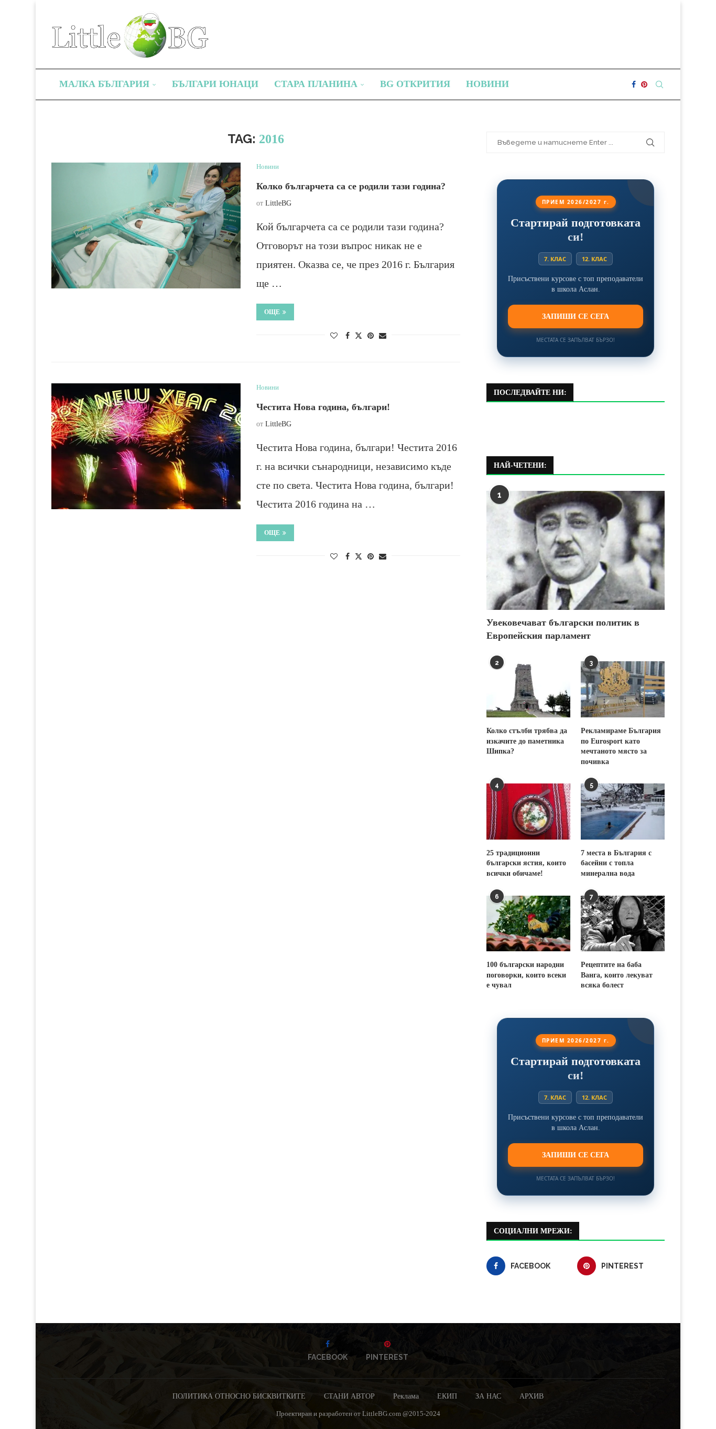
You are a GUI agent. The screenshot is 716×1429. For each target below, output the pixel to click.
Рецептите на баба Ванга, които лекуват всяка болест (617, 975)
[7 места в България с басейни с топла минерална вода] (623, 811)
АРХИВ (531, 1396)
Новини (487, 84)
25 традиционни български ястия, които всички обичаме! (526, 863)
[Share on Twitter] (358, 335)
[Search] (659, 84)
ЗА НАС (488, 1396)
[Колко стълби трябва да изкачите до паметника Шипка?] (528, 689)
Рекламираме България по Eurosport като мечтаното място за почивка (621, 746)
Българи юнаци (215, 84)
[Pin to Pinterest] (370, 336)
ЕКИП (447, 1396)
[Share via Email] (382, 336)
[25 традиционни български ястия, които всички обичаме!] (528, 811)
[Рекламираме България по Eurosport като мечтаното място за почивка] (623, 689)
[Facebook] (634, 84)
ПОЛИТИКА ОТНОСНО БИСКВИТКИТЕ (239, 1396)
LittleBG (278, 203)
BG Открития (415, 84)
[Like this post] (334, 336)
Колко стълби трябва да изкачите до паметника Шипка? (526, 741)
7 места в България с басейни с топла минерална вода (616, 863)
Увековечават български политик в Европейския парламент (562, 629)
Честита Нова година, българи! (323, 407)
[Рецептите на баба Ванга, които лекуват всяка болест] (623, 924)
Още (272, 312)
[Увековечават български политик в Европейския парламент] (575, 550)
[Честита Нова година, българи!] (146, 446)
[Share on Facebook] (347, 336)
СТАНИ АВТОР (349, 1396)
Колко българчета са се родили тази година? (351, 186)
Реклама (406, 1396)
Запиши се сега (575, 316)
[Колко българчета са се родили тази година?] (146, 225)
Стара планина (315, 84)
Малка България (104, 84)
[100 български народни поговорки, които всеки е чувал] (528, 924)
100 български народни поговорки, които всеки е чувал (526, 975)
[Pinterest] (644, 84)
